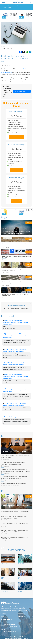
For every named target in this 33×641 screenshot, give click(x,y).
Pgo (4, 48)
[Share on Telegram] (30, 52)
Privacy (26, 638)
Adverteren (20, 614)
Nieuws (3, 614)
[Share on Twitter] (23, 52)
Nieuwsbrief (20, 617)
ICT (8, 6)
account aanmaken (6, 72)
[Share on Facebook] (20, 52)
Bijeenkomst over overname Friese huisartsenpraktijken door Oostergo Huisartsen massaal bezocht (15, 322)
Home (2, 6)
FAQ (2, 617)
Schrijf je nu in (6, 619)
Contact (17, 640)
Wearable (9, 48)
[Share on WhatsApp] (27, 52)
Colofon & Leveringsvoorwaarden (12, 638)
